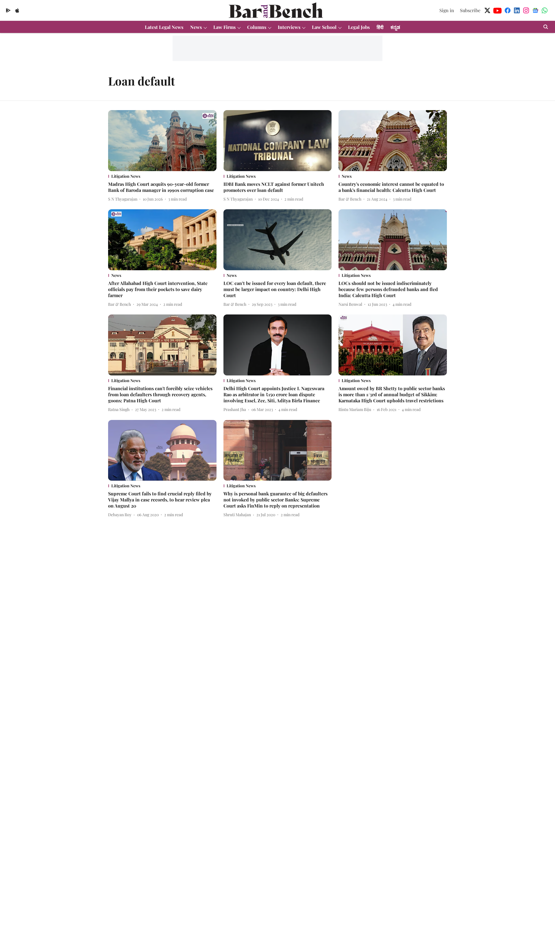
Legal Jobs (359, 27)
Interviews (289, 27)
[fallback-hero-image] (162, 140)
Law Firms (224, 27)
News (196, 27)
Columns (256, 27)
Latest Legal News (164, 27)
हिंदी (380, 27)
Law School (324, 27)
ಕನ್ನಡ (395, 27)
